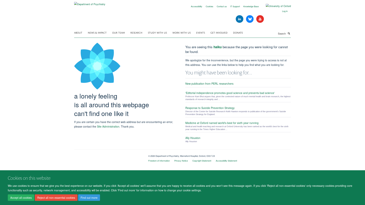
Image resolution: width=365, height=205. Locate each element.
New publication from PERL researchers (209, 83)
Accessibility (196, 6)
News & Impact (97, 32)
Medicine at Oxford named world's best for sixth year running (222, 123)
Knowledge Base (251, 6)
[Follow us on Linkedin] (240, 19)
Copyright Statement (201, 160)
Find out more (89, 197)
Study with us (157, 32)
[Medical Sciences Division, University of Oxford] (108, 154)
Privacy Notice (181, 160)
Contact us (222, 6)
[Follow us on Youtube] (260, 19)
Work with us (181, 32)
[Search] (289, 33)
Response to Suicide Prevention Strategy (210, 108)
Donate (238, 32)
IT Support (235, 6)
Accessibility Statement (226, 160)
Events (200, 32)
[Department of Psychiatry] (89, 3)
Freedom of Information (159, 160)
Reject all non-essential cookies (56, 197)
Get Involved (219, 32)
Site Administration (108, 126)
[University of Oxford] (275, 6)
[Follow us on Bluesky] (250, 19)
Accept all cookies (21, 197)
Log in (285, 11)
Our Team (118, 32)
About (78, 32)
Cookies (209, 6)
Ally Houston (192, 138)
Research (136, 32)
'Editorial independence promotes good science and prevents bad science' (230, 93)
